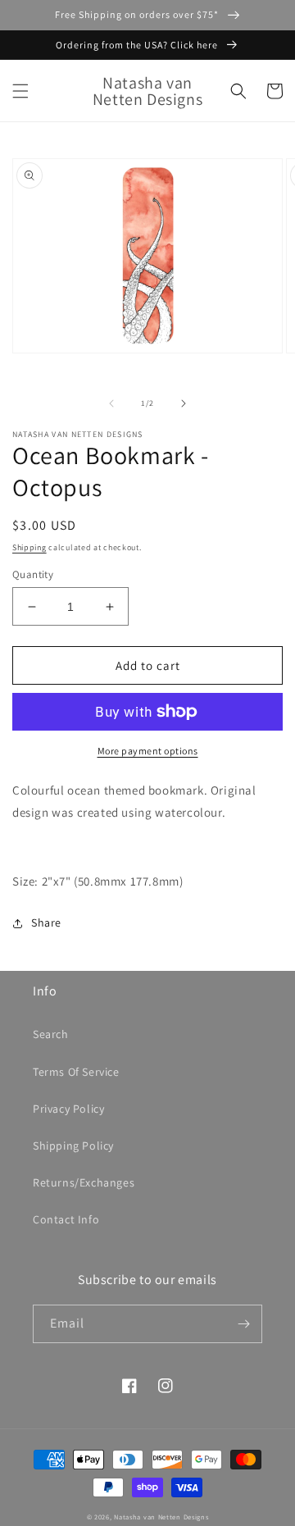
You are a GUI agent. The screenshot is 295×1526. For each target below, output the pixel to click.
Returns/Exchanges (83, 1182)
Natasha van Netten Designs (161, 1516)
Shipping (29, 547)
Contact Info (66, 1219)
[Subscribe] (243, 1324)
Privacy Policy (68, 1108)
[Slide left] (111, 403)
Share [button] (46, 922)
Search (51, 1034)
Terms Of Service (76, 1071)
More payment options (148, 751)
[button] (20, 91)
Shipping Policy (73, 1145)
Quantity (32, 574)
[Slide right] (184, 403)
